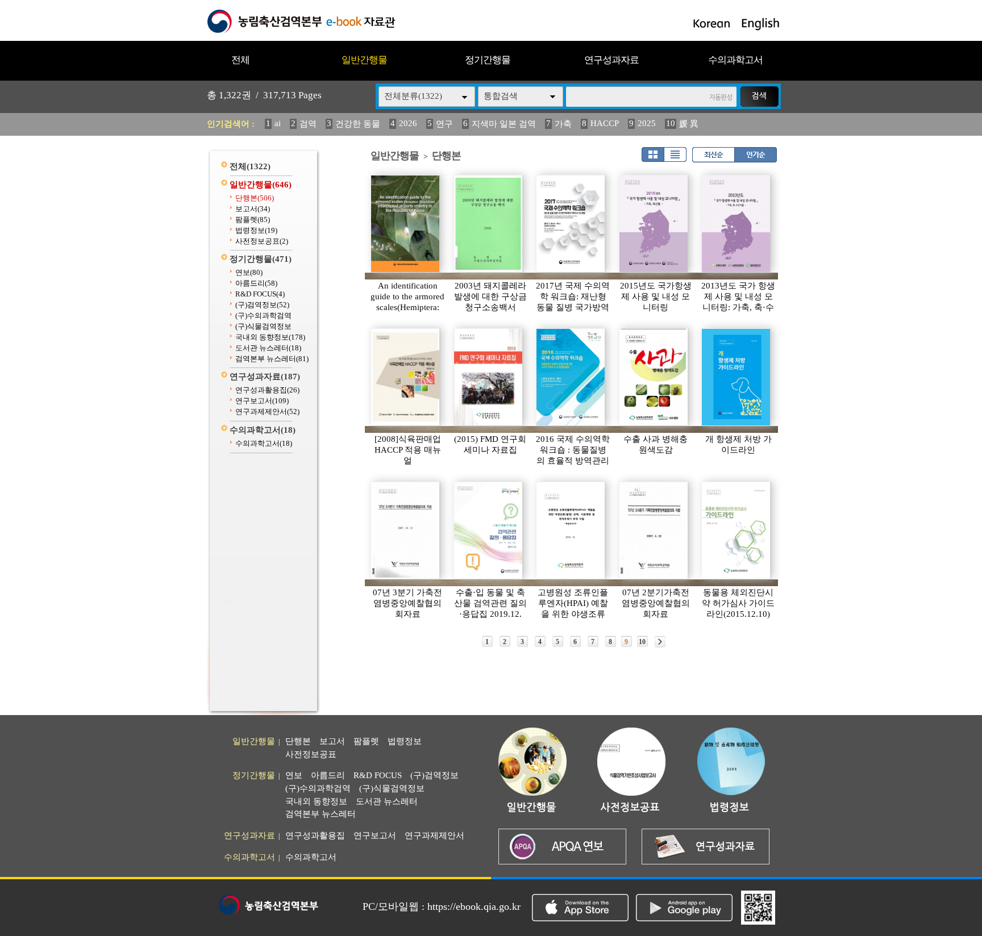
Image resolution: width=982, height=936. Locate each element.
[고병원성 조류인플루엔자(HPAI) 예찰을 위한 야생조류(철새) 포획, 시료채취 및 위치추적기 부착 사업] (571, 530)
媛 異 (688, 123)
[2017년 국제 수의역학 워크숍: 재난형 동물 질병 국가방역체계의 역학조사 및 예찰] (571, 224)
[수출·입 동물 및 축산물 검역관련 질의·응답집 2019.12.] (488, 530)
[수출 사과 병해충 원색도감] (654, 377)
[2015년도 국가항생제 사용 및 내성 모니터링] (654, 224)
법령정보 (256, 230)
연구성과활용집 (267, 390)
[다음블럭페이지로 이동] (660, 642)
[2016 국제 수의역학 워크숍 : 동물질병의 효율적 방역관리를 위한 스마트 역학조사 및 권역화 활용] (571, 377)
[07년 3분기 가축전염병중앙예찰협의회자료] (406, 530)
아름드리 (256, 283)
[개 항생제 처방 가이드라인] (736, 377)
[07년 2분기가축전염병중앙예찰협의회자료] (654, 530)
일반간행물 (364, 60)
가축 (563, 123)
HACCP (604, 123)
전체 (240, 60)
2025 (647, 123)
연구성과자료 (611, 60)
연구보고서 (262, 400)
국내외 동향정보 (270, 337)
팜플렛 (252, 219)
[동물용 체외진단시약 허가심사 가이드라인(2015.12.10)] (736, 530)
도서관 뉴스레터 (268, 348)
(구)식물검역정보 (263, 326)
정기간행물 (487, 60)
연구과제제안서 (267, 411)
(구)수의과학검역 (263, 315)
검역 (308, 123)
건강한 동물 (357, 123)
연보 (249, 272)
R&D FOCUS (260, 294)
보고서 (252, 208)
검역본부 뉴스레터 (272, 358)
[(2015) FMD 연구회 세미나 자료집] (488, 377)
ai (277, 123)
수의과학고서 (735, 60)
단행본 (254, 198)
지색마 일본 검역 (504, 123)
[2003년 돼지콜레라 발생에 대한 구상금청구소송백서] (488, 224)
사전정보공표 (261, 241)
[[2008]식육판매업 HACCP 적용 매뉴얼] (406, 377)
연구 (444, 123)
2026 (408, 123)
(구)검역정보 (262, 304)
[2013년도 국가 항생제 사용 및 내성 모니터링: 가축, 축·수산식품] (736, 224)
